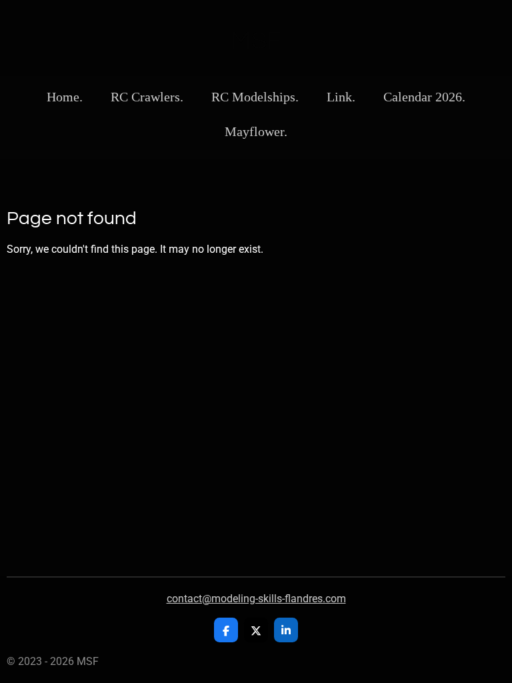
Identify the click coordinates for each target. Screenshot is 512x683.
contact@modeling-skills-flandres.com (256, 598)
